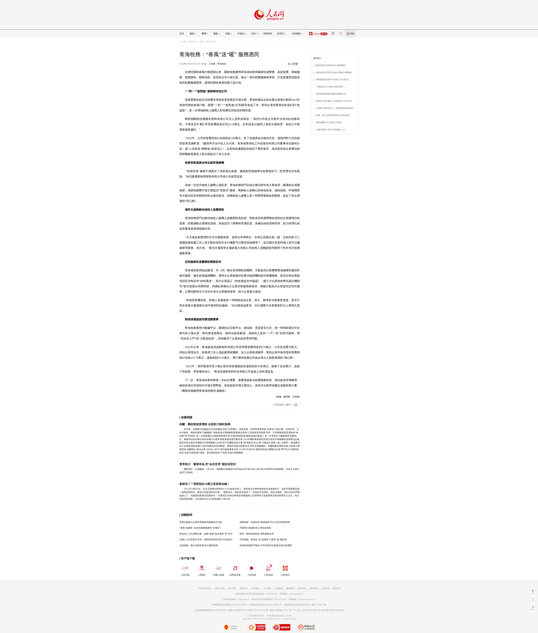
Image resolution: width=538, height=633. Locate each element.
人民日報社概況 (204, 588)
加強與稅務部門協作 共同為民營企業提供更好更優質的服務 (269, 545)
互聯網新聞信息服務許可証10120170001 (229, 605)
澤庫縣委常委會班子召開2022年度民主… (333, 80)
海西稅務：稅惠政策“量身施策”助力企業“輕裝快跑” (265, 522)
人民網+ (202, 575)
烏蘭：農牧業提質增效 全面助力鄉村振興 (204, 424)
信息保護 (325, 588)
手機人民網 (218, 575)
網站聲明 (302, 588)
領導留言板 (235, 575)
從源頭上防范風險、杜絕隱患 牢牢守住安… (335, 101)
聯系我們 (337, 588)
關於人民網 (220, 588)
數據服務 (290, 588)
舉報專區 (267, 33)
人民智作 (285, 575)
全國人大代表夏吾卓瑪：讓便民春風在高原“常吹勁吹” (206, 539)
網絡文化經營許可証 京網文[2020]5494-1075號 (248, 610)
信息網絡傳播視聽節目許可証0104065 (210, 610)
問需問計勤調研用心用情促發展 (255, 528)
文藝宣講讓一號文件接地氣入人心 (331, 130)
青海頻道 (193, 42)
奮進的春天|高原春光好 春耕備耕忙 (331, 65)
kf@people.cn (243, 599)
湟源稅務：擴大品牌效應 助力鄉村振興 (198, 545)
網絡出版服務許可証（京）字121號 (285, 610)
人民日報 (185, 575)
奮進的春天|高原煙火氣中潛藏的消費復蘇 (334, 72)
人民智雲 (268, 575)
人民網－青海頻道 (217, 64)
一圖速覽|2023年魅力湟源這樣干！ (331, 87)
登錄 (352, 33)
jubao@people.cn (296, 594)
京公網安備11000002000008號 (331, 610)
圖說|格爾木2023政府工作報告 (329, 122)
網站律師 (314, 588)
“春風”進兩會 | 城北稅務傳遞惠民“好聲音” (200, 528)
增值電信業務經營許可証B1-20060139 (265, 605)
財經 (202, 42)
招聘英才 (244, 588)
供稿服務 (279, 588)
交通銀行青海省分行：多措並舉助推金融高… (335, 108)
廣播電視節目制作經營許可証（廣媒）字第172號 (305, 605)
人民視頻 (251, 575)
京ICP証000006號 (309, 610)
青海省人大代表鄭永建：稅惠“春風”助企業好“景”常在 (206, 534)
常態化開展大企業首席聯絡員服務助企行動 (200, 522)
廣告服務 (255, 588)
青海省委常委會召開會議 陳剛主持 (331, 94)
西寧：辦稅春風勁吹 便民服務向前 (257, 534)
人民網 (183, 42)
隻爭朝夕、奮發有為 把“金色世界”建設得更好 (207, 464)
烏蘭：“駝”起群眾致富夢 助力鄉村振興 (333, 115)
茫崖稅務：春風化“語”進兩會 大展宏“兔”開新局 (263, 539)
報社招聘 (232, 588)
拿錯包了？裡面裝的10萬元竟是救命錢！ (204, 483)
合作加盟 (267, 588)
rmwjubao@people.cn (307, 599)
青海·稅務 (211, 42)
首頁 (181, 33)
